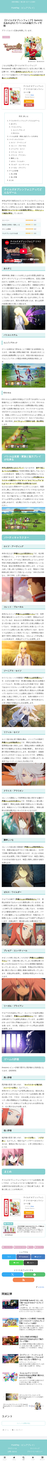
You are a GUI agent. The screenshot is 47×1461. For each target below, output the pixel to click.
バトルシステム (16, 127)
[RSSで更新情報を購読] (23, 1280)
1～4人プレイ (8, 1247)
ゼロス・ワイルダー (18, 161)
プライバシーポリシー (35, 1451)
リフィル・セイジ (17, 152)
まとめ (11, 180)
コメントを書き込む (23, 1423)
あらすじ (14, 124)
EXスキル (16, 133)
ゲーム (31, 1247)
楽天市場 (29, 105)
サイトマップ (34, 1448)
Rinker (32, 95)
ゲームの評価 (13, 171)
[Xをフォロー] (12, 1274)
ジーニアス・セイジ (18, 149)
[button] (31, 1262)
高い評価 (14, 174)
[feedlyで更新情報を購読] (34, 1274)
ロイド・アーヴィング (18, 142)
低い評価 (14, 177)
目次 (20, 116)
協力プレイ (40, 1247)
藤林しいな (14, 158)
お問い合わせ (12, 1451)
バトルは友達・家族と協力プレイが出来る (23, 136)
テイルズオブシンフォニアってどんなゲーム (24, 121)
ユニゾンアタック (19, 130)
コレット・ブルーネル (18, 146)
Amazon (29, 101)
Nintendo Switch (21, 1247)
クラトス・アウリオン (18, 155)
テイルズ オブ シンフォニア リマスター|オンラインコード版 (33, 89)
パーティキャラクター (16, 139)
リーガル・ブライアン (18, 168)
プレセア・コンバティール (20, 164)
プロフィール (12, 1448)
